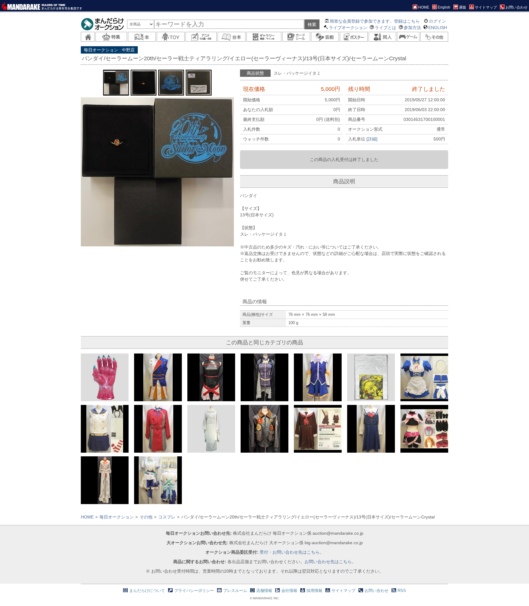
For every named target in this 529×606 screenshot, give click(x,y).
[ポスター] (354, 37)
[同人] (382, 37)
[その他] (434, 37)
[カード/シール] (296, 37)
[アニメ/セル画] (201, 37)
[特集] (111, 37)
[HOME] (88, 37)
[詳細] (371, 139)
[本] (142, 37)
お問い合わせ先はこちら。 (330, 561)
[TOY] (171, 37)
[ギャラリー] (263, 37)
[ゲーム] (408, 37)
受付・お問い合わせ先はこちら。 (292, 552)
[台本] (232, 37)
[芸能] (325, 37)
